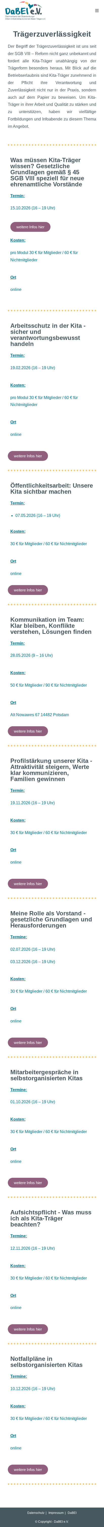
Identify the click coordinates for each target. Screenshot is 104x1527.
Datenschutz (35, 1513)
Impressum (56, 1513)
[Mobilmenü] (97, 11)
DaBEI (72, 1513)
